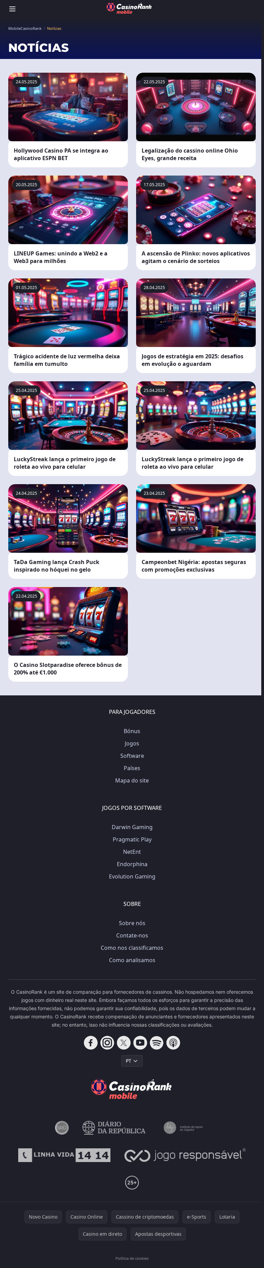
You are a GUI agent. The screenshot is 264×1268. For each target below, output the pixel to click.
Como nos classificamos (132, 948)
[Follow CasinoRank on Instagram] (107, 1043)
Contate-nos (132, 935)
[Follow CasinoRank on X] (124, 1043)
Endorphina (132, 864)
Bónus (132, 731)
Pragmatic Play (132, 839)
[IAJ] (184, 1128)
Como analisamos (132, 960)
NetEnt (132, 852)
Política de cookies (132, 1258)
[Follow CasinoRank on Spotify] (157, 1043)
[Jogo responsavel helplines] (185, 1155)
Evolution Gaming (132, 876)
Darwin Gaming (132, 827)
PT (128, 1060)
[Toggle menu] (12, 9)
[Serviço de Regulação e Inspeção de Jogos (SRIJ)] (62, 1128)
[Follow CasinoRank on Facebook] (91, 1043)
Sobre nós (132, 923)
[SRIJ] (64, 1155)
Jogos (132, 743)
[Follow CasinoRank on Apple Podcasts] (173, 1043)
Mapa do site (132, 780)
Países (132, 768)
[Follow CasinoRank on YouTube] (140, 1043)
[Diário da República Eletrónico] (114, 1128)
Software (132, 755)
